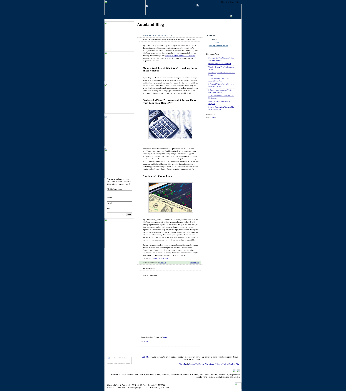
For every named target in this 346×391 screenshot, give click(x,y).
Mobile (237, 2)
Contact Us (193, 364)
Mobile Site (234, 364)
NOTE (145, 357)
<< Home (145, 341)
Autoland (215, 42)
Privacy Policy (221, 364)
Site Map (183, 364)
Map (222, 2)
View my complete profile (218, 46)
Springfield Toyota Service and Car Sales (180, 56)
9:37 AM (162, 263)
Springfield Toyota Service (158, 258)
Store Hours (230, 2)
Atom (165, 337)
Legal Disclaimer (206, 364)
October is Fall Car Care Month (219, 64)
